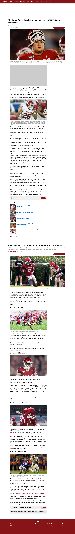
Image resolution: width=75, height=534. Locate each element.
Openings (27, 523)
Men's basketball (34, 1)
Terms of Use (38, 525)
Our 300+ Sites (50, 523)
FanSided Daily (61, 523)
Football (20, 1)
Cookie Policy (50, 525)
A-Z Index (27, 528)
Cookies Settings (39, 528)
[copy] (17, 27)
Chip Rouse (12, 25)
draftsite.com (29, 138)
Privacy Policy (28, 525)
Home (11, 236)
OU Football (16, 236)
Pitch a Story (12, 525)
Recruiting (15, 1)
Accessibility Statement (15, 528)
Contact (37, 523)
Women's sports (26, 1)
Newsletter (41, 1)
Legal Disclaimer (61, 525)
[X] (65, 1)
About (45, 1)
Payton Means (12, 251)
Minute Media (8, 530)
